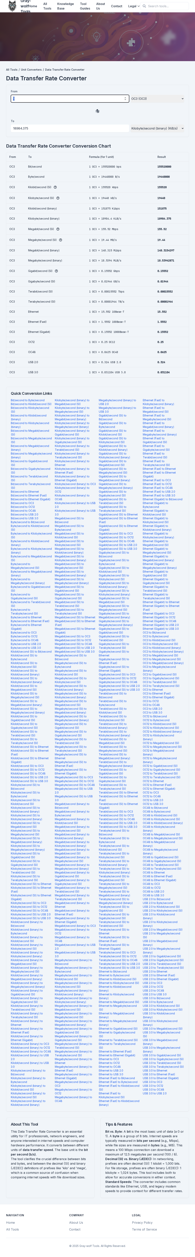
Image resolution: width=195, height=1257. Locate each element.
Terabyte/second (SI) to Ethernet (114, 931)
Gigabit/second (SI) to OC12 (116, 537)
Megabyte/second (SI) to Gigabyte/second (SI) (71, 733)
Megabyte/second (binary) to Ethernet (73, 1060)
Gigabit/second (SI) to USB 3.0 (118, 548)
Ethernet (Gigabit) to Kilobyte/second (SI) (156, 520)
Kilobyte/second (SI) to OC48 (29, 910)
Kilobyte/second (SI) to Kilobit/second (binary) (25, 809)
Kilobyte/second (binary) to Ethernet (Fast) (72, 470)
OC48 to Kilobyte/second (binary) (159, 828)
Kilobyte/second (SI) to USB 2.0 (31, 914)
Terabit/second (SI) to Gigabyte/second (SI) (113, 779)
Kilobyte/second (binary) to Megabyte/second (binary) (72, 424)
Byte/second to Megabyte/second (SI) (25, 565)
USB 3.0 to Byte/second (158, 1002)
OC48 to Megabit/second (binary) (159, 843)
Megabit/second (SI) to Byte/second (69, 527)
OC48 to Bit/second (155, 807)
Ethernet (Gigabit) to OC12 (159, 617)
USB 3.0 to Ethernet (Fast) (159, 1074)
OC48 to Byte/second (156, 811)
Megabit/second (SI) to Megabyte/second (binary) (72, 581)
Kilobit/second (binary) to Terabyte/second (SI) (27, 1015)
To (12, 121)
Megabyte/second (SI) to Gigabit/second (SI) (71, 725)
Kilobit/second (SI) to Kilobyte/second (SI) (24, 664)
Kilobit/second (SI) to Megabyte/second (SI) (25, 695)
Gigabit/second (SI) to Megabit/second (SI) (112, 463)
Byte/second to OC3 (24, 632)
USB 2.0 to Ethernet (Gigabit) (161, 979)
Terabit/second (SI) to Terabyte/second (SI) (113, 786)
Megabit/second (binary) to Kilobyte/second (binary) (72, 843)
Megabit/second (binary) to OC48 (72, 939)
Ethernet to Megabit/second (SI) (119, 1002)
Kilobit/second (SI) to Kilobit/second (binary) (25, 672)
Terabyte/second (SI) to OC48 (118, 960)
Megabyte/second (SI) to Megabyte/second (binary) (72, 718)
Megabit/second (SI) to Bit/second (69, 520)
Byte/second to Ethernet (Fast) (30, 621)
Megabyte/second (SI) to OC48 (75, 784)
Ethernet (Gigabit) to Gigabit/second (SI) (155, 573)
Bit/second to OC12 (23, 506)
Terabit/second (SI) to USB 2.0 (118, 823)
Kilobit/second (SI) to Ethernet (30, 746)
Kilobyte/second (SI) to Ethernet (31, 883)
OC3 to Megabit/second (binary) (163, 663)
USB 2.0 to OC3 (152, 983)
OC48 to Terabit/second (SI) (161, 864)
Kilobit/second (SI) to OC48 (28, 773)
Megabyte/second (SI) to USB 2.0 (74, 790)
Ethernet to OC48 (110, 1066)
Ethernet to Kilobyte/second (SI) (119, 983)
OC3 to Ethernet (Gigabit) (158, 697)
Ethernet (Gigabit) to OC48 (159, 621)
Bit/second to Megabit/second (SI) (30, 432)
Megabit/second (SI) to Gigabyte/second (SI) (69, 596)
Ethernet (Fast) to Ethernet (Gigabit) (159, 474)
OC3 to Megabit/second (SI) (160, 655)
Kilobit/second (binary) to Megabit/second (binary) (27, 977)
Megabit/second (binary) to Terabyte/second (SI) (72, 897)
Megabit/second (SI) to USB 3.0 (75, 651)
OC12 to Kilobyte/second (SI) (161, 727)
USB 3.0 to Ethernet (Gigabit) (161, 1078)
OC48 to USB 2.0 (153, 891)
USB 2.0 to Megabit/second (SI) (163, 929)
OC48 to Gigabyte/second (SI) (162, 861)
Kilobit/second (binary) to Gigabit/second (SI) (27, 992)
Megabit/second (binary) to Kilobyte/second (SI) (72, 828)
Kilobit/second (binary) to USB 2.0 (30, 1057)
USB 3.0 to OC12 (153, 1085)
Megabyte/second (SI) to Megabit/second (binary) (71, 710)
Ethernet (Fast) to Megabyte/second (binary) (160, 432)
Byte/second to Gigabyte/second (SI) (24, 596)
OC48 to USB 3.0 (153, 895)
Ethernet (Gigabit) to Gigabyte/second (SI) (156, 581)
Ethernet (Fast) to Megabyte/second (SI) (157, 417)
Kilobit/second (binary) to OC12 (30, 1047)
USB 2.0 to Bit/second (156, 899)
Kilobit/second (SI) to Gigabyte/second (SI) (24, 725)
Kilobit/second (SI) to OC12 (28, 769)
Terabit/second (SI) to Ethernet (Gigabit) (118, 805)
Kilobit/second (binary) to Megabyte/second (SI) (27, 969)
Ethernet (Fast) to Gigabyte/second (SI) (156, 447)
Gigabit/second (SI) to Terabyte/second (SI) (112, 508)
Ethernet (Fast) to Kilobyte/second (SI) (112, 1095)
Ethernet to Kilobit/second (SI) (118, 979)
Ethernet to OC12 (109, 1062)
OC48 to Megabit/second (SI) (161, 834)
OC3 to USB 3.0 (152, 712)
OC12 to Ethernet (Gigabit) (159, 788)
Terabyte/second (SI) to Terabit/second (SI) (114, 923)
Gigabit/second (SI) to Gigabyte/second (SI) (112, 493)
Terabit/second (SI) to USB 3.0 (118, 826)
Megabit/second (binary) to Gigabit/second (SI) (72, 874)
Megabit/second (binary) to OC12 (72, 931)
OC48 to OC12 (152, 887)
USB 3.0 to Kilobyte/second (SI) (163, 1009)
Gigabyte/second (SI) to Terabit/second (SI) (114, 638)
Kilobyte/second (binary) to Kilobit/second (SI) (28, 1087)
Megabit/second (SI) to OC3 (72, 636)
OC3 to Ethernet (153, 689)
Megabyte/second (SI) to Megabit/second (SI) (71, 702)
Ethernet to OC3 (109, 1059)
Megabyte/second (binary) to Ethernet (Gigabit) (73, 1076)
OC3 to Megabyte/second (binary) (159, 668)
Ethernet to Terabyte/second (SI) (117, 1045)
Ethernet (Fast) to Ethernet (159, 468)
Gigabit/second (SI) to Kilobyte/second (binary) (114, 455)
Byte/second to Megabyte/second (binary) (28, 581)
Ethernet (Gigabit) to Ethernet (161, 602)
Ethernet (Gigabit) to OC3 (158, 613)
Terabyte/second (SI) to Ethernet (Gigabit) (114, 946)
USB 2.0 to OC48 (153, 990)
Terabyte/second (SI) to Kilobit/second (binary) (114, 862)
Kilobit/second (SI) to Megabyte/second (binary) (28, 710)
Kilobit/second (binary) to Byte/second (27, 931)
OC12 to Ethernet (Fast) (157, 784)
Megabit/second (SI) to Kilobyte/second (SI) (69, 543)
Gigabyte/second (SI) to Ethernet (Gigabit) (114, 668)
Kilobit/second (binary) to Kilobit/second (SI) (27, 939)
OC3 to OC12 (151, 701)
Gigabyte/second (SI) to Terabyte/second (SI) (114, 645)
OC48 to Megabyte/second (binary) (160, 851)
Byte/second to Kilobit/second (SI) (30, 527)
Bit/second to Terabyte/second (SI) (30, 485)
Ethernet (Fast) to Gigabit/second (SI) (155, 440)
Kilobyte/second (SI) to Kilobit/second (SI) (25, 802)
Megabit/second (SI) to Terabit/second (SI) (69, 603)
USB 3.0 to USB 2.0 (155, 1093)
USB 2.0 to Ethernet (155, 971)
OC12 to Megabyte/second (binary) (160, 760)
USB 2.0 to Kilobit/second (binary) (159, 916)
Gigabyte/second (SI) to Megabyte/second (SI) (114, 607)
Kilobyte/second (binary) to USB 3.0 (75, 512)
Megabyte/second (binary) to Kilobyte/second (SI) (73, 984)
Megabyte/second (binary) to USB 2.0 (117, 402)
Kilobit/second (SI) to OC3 (27, 765)
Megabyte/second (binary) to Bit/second (73, 961)
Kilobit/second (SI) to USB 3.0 (29, 781)
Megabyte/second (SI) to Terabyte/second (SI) (71, 748)
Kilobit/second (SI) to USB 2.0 (29, 777)
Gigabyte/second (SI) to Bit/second (114, 554)
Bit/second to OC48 (23, 510)
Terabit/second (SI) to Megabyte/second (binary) (116, 763)
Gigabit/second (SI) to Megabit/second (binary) (114, 478)
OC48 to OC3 (151, 883)
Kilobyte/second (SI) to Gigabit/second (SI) (25, 855)
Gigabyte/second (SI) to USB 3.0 (119, 689)
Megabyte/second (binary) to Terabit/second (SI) (73, 1045)
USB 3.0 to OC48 (153, 1089)
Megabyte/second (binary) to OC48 (73, 1099)
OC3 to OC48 (151, 704)
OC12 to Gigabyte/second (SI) (161, 769)
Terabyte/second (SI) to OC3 (117, 952)
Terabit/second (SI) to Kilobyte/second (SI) (113, 718)
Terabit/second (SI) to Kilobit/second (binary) (113, 725)
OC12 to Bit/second (155, 716)
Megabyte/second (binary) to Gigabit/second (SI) (73, 1030)
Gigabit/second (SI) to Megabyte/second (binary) (116, 485)
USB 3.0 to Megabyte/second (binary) (161, 1049)
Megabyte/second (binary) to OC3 (73, 1083)
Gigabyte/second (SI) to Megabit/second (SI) (114, 600)
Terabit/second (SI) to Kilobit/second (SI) (113, 710)
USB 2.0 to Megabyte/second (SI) (161, 935)
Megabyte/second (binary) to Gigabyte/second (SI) (73, 1038)
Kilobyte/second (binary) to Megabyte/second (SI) (72, 409)
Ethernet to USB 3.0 (111, 1074)
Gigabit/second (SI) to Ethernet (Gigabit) (118, 527)
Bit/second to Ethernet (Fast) (29, 495)
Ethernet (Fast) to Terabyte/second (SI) (156, 463)
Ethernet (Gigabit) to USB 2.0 (161, 625)
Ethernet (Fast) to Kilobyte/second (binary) (158, 402)
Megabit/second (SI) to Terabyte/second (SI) (69, 611)
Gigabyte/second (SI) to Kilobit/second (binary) (114, 584)
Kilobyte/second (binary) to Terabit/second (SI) (72, 447)
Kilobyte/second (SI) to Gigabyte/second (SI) (25, 862)
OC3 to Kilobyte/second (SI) (160, 644)
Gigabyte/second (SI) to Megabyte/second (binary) (116, 623)
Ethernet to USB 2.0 (111, 1070)
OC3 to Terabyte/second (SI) (161, 685)
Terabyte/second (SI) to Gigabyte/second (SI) (114, 916)
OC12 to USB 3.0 (153, 804)
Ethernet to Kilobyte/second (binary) (116, 996)
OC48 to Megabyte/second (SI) (163, 838)
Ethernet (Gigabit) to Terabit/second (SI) (155, 588)
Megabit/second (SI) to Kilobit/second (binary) (69, 550)
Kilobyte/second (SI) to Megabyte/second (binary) (28, 847)
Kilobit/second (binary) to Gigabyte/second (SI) (27, 1000)
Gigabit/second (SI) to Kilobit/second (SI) (112, 432)
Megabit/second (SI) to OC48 (73, 644)
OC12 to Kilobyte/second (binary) (158, 737)
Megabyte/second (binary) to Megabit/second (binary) (73, 1022)
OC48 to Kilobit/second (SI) (160, 815)
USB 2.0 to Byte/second (158, 903)
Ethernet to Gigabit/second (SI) (118, 1028)
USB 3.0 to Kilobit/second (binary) (159, 1015)
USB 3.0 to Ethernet (155, 1070)
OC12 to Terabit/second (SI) (160, 773)
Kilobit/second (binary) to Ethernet (27, 1022)
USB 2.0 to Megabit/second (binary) (160, 942)
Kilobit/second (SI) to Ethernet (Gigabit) (30, 760)
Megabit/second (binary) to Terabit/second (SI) (72, 889)
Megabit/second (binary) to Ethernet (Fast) (72, 912)
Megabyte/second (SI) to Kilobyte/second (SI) (71, 680)
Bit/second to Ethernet (25, 491)
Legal (132, 6)
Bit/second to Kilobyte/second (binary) (30, 424)
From (14, 91)
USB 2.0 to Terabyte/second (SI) (163, 967)
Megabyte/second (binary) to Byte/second (73, 969)
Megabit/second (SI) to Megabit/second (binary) (70, 573)
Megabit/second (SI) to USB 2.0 (75, 647)
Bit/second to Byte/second (28, 400)
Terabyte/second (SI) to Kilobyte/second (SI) (114, 855)
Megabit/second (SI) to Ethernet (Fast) (75, 623)
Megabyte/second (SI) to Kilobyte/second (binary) (71, 695)
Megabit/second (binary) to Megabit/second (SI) (72, 851)
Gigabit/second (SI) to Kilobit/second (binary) (113, 447)
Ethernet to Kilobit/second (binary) (115, 988)
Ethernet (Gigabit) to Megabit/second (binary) (158, 558)
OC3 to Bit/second (154, 632)
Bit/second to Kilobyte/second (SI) (30, 409)
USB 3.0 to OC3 (152, 1082)
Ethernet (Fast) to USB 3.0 (159, 495)
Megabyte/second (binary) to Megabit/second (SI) (73, 1007)
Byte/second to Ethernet (26, 617)
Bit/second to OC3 (22, 503)
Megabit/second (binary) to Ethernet (72, 904)
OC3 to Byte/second (156, 636)
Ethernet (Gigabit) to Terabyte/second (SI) (156, 596)
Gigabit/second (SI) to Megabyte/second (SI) (113, 470)
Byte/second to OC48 (24, 640)
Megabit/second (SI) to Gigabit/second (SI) (69, 588)
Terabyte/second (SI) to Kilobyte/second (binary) (114, 870)
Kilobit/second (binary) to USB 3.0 (30, 1064)
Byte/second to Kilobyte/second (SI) (31, 535)
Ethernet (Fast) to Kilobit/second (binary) (119, 1102)
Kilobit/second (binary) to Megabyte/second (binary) (28, 984)
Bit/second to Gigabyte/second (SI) (30, 470)
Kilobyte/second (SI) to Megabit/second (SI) (25, 824)
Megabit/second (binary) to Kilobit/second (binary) (72, 836)
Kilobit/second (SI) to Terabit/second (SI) (24, 733)
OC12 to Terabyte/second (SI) (162, 777)
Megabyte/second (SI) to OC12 (74, 781)
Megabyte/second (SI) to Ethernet (71, 756)
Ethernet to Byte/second (114, 975)
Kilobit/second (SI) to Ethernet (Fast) (30, 752)
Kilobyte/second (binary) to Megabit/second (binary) (72, 417)
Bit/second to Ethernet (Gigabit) (30, 499)
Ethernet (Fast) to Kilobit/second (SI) (119, 1087)
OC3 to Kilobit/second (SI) (159, 640)
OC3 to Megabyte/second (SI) (162, 659)
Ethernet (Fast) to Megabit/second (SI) (156, 409)
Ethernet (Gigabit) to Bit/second (162, 499)
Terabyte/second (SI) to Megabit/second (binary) (114, 893)
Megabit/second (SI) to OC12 (73, 640)
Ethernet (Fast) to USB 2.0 (159, 491)
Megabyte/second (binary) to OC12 (73, 1091)
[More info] (55, 187)
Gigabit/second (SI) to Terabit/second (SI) (112, 501)
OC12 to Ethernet (153, 781)
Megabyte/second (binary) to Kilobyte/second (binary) (73, 1000)
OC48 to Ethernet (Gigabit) (159, 880)
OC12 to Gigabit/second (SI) (160, 765)
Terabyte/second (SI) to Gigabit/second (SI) (114, 908)
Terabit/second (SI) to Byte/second (113, 702)
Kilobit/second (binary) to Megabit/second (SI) (27, 961)
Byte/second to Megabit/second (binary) (31, 573)
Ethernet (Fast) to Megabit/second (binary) (158, 424)
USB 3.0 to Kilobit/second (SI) (161, 1005)
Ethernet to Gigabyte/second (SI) (117, 1034)
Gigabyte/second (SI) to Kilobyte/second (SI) (114, 577)
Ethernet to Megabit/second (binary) (116, 1015)
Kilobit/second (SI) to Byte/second (24, 657)
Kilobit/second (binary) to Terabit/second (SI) (27, 1007)
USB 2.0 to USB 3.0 (155, 994)
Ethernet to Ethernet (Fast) (115, 1051)
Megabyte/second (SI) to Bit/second (71, 657)
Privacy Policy (142, 1222)
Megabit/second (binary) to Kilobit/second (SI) (72, 821)
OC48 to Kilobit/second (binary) (163, 823)
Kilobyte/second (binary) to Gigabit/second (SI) (72, 432)
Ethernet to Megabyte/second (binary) (118, 1022)
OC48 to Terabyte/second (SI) (162, 868)
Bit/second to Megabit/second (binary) (30, 447)
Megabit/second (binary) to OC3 (75, 925)
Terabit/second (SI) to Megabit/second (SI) (113, 741)
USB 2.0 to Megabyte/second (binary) (161, 950)
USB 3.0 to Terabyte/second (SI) (163, 1066)
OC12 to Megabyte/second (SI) (162, 746)
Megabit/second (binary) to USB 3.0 (75, 954)
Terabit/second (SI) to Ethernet (118, 792)
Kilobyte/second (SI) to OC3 (28, 903)
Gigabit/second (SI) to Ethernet (118, 514)
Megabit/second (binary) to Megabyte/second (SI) (72, 859)
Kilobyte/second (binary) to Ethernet (72, 463)
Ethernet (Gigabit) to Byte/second (155, 504)
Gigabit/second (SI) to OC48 (117, 541)
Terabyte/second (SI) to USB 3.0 (119, 967)
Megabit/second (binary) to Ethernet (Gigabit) (72, 920)
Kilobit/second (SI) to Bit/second (31, 651)
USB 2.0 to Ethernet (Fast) (159, 975)
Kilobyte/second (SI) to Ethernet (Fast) (31, 889)
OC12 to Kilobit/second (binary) (162, 731)
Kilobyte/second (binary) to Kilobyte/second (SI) (28, 1095)
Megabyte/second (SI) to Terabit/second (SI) (71, 741)
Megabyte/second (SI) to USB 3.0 (74, 798)
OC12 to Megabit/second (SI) (161, 743)
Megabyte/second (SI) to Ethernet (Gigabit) (71, 771)
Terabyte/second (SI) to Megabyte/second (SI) (114, 885)
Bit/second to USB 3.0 (24, 518)
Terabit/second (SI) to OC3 (116, 811)
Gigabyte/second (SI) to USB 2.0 (119, 685)
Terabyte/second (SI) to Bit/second (114, 832)
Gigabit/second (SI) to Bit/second (112, 417)
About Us (100, 6)
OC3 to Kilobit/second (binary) (162, 647)
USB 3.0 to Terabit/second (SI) (162, 1062)
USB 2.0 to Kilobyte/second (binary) (160, 923)
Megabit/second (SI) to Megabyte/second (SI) (69, 565)
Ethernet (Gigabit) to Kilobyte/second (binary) (158, 535)
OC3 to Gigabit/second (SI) (160, 674)
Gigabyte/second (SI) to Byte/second (114, 562)
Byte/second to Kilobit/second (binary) (30, 543)
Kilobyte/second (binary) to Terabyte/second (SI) (72, 455)
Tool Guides (85, 6)
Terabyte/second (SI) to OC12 (118, 956)
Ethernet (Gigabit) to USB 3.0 (161, 628)
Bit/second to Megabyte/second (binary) (31, 455)
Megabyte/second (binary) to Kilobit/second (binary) (73, 992)
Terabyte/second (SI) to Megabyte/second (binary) (116, 901)
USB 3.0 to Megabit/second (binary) (160, 1041)
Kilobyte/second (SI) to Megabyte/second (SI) (25, 832)
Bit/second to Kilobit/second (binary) (28, 417)
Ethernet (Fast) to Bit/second (117, 1078)
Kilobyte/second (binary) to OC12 (72, 489)
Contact (116, 6)
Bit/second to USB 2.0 (24, 514)
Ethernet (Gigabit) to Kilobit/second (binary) (157, 527)
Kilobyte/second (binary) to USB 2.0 (75, 504)
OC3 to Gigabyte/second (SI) (161, 678)
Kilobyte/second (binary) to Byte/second (28, 1080)
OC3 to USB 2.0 (152, 708)
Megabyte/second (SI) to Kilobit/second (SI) (71, 672)
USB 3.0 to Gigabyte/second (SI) (163, 1059)
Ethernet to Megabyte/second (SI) (118, 1007)
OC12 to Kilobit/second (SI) (160, 724)
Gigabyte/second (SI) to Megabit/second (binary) (114, 615)
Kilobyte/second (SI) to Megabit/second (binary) (26, 840)
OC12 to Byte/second (156, 720)
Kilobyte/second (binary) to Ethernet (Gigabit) (72, 478)
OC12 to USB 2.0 (153, 800)
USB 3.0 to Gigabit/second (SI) (162, 1055)
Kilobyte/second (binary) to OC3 (75, 484)
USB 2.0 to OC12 (153, 986)
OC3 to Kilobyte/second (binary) (163, 651)
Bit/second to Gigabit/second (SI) (29, 463)
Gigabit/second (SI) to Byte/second (112, 424)
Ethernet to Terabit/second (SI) (118, 1040)
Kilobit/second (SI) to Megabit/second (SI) (24, 687)
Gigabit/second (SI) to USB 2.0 (118, 545)
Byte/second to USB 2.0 (26, 644)
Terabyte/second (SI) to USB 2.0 (119, 963)
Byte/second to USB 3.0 (26, 647)
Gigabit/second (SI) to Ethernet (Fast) (118, 520)
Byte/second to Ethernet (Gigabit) (26, 626)
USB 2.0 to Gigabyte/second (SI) (163, 960)
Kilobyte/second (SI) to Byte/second (25, 794)
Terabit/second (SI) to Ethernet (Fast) (118, 798)
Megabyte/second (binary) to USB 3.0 (117, 409)
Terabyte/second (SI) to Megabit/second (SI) (114, 878)
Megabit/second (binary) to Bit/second (72, 805)
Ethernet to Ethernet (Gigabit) (117, 1055)
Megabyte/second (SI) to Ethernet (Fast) (71, 763)
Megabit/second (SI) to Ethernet (75, 617)
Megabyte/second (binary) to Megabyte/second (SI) (73, 1015)
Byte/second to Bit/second (28, 522)
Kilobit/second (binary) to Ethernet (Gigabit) (27, 1038)
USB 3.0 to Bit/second (156, 998)
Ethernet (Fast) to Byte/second (118, 1082)
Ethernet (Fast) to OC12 (157, 484)
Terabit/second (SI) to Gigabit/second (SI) (113, 771)
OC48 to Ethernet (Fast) (158, 876)
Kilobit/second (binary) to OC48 (31, 1051)
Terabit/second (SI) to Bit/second (113, 695)
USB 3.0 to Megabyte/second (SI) (161, 1034)
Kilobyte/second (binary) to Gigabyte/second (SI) (72, 440)
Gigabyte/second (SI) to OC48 (118, 682)
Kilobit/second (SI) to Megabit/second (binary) (26, 702)
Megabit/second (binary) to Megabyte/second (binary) (72, 866)
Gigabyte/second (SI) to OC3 (117, 674)
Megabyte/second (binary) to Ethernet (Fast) (73, 1068)
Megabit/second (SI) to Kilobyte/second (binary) (70, 558)
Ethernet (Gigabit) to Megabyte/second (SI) (157, 550)
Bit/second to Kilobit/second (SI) (31, 404)
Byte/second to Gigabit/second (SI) (30, 588)
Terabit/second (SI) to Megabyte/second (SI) (113, 748)
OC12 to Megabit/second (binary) (158, 752)
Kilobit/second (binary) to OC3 (30, 1043)
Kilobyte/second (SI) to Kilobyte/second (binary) (26, 817)
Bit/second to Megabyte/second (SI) (31, 440)
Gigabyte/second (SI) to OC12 (117, 678)
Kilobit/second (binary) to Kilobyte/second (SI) (27, 946)
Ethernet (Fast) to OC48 (158, 487)
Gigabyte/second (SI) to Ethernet (114, 653)
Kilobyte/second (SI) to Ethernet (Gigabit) (31, 897)
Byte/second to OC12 (24, 636)
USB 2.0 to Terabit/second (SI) (162, 963)
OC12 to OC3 (151, 792)
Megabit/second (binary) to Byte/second (72, 813)
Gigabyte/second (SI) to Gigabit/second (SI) (114, 630)
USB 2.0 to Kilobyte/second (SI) (163, 910)
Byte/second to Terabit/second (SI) (30, 603)
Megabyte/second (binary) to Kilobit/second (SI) (73, 977)
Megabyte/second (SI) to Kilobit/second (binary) (71, 687)
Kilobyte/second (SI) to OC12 (29, 906)
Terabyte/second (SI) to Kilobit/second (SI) (114, 847)
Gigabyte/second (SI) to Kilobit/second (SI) (114, 569)
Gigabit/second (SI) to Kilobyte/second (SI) (112, 440)
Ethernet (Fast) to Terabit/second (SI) (155, 455)
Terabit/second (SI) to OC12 (116, 815)
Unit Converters (31, 69)
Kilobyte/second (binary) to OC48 (72, 497)
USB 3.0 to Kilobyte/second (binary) (160, 1022)
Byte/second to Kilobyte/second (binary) (31, 550)
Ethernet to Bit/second (113, 971)
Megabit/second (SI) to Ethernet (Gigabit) (75, 630)
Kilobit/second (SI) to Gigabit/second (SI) (24, 718)
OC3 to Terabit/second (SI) (160, 682)
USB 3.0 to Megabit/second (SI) (163, 1028)
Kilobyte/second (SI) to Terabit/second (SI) (25, 870)
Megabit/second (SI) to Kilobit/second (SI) (69, 535)
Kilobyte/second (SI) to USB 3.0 (31, 918)
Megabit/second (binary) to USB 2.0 (75, 946)
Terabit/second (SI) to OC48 (117, 819)
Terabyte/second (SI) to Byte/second (114, 840)
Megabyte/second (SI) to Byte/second (71, 664)
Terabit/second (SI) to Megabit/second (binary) (114, 756)
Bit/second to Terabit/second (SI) (29, 478)
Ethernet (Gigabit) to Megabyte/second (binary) (160, 565)
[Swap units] (97, 111)
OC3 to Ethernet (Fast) (157, 693)
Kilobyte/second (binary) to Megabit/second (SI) (72, 402)
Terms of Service (144, 1229)
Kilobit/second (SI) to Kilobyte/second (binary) (26, 680)
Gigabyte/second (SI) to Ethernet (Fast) (114, 661)
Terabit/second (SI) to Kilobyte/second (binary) (114, 733)
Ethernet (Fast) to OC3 (157, 480)
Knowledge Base (65, 6)
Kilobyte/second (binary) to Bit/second (28, 1072)
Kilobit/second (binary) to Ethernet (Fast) (27, 1030)
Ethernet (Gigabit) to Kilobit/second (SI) (155, 512)
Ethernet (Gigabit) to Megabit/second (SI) (156, 543)
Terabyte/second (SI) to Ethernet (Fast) (114, 939)
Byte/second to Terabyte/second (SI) (24, 611)
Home (33, 6)
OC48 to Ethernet (154, 872)
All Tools (47, 6)
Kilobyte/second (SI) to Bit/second (25, 786)
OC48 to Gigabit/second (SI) (161, 857)
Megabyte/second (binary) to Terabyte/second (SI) (73, 1053)
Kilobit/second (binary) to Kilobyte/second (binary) (27, 954)
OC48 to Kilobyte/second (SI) (161, 819)
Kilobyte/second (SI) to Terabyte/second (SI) (25, 878)
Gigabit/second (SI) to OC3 (116, 533)
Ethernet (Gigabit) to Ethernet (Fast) (161, 607)
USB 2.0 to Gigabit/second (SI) (162, 956)
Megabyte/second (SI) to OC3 (74, 777)
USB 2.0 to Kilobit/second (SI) (161, 906)
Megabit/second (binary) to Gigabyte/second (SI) (72, 881)
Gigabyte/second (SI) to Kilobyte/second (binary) (114, 592)
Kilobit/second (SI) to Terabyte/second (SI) (24, 741)
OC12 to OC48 (152, 796)
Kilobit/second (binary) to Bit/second (27, 923)
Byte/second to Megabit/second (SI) (31, 558)
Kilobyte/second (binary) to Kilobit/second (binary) (28, 1102)
